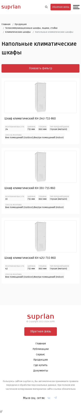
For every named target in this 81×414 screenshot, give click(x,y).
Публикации (41, 349)
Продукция (21, 24)
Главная (6, 24)
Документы (40, 370)
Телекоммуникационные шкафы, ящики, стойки (31, 28)
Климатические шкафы (18, 32)
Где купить (40, 365)
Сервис (40, 354)
